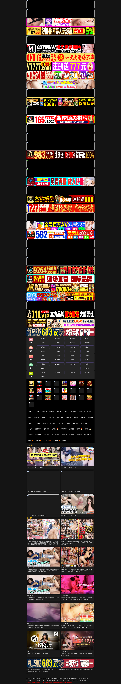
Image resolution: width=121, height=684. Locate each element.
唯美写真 (72, 364)
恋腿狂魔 (87, 355)
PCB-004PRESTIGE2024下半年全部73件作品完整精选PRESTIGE (77, 543)
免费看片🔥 (55, 429)
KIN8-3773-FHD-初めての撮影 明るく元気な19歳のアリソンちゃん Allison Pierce (76, 626)
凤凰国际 (51, 417)
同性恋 (87, 368)
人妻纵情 (72, 372)
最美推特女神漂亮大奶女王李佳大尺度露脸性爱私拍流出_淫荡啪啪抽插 (44, 626)
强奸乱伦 (57, 338)
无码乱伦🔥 (88, 429)
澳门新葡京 (84, 423)
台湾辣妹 (43, 347)
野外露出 (87, 351)
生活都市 (43, 372)
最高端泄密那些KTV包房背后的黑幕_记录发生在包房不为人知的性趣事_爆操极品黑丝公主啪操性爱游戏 (77, 600)
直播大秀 (79, 434)
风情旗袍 (43, 360)
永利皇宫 (46, 429)
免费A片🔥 (39, 440)
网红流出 (72, 351)
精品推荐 (43, 338)
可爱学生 (72, 355)
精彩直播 (75, 417)
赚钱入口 (64, 440)
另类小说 (43, 377)
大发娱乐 (30, 429)
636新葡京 (64, 429)
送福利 (89, 411)
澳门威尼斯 (87, 434)
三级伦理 (43, 343)
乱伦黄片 (45, 423)
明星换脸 (57, 360)
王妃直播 (37, 423)
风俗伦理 (87, 372)
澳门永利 (59, 411)
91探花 (58, 351)
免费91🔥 (30, 440)
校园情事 (57, 372)
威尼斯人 (30, 411)
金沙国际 (46, 434)
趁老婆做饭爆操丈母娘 (35, 467)
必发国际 (75, 423)
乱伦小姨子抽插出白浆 (69, 515)
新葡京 (29, 417)
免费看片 (64, 434)
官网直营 (51, 411)
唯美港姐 (72, 347)
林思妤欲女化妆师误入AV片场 (38, 653)
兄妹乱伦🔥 (47, 440)
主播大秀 (30, 423)
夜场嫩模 (68, 423)
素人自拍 (87, 343)
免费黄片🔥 (56, 440)
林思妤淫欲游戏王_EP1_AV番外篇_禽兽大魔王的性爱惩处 (76, 654)
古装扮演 (43, 355)
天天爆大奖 (38, 434)
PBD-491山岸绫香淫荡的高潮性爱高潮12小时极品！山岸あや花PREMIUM (76, 571)
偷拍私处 (52, 423)
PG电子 (67, 411)
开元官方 (30, 434)
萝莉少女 (87, 338)
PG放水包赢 (60, 417)
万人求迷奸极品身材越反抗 (37, 515)
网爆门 (87, 364)
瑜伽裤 (72, 360)
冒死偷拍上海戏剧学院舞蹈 (70, 491)
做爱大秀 (71, 434)
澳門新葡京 (38, 429)
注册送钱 (73, 411)
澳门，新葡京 (55, 434)
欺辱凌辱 (43, 351)
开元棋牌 (44, 411)
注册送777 (82, 411)
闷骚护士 (87, 360)
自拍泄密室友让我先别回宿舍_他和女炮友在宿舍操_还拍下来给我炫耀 (43, 599)
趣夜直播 (60, 423)
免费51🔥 (79, 429)
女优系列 (57, 355)
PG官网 (37, 411)
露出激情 (57, 364)
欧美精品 (72, 338)
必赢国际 (44, 417)
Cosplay (72, 343)
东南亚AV (87, 347)
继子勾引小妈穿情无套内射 (37, 491)
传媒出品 (43, 368)
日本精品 (57, 343)
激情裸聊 (71, 429)
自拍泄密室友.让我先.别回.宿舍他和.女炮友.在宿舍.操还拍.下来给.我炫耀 (43, 571)
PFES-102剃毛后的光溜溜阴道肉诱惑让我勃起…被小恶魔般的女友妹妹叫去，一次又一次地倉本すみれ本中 (44, 544)
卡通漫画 (43, 364)
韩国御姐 (57, 347)
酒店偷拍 (90, 417)
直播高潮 (68, 417)
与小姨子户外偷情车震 (69, 467)
